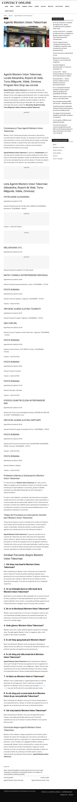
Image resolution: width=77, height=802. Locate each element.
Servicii (55, 156)
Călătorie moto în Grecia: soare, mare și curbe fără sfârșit (62, 97)
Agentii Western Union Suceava (13, 780)
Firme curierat (57, 150)
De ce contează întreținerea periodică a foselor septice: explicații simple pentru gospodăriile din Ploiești (61, 90)
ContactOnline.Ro (13, 791)
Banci (54, 144)
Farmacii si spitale (58, 147)
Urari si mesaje (57, 159)
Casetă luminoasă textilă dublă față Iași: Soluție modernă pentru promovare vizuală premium (63, 108)
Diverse (11, 15)
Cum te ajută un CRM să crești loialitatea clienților (62, 121)
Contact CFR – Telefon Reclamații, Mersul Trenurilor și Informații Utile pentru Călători (62, 74)
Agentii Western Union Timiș (40, 780)
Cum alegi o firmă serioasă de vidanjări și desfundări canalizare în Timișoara (63, 115)
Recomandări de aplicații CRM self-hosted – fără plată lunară (62, 102)
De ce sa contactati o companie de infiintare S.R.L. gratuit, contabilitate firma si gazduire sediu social (62, 25)
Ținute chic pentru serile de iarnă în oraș (63, 54)
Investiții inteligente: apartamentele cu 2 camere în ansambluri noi (62, 67)
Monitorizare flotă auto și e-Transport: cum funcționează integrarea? (62, 60)
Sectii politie (57, 153)
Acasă (5, 15)
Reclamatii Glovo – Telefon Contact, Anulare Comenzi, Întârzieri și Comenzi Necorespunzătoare (61, 81)
